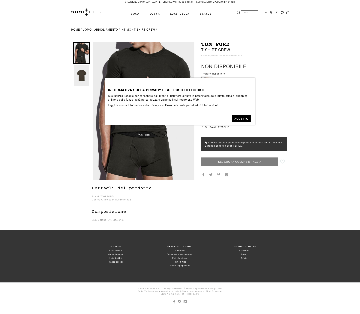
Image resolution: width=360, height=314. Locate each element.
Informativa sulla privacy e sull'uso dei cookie (157, 105)
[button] (241, 118)
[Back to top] (349, 303)
